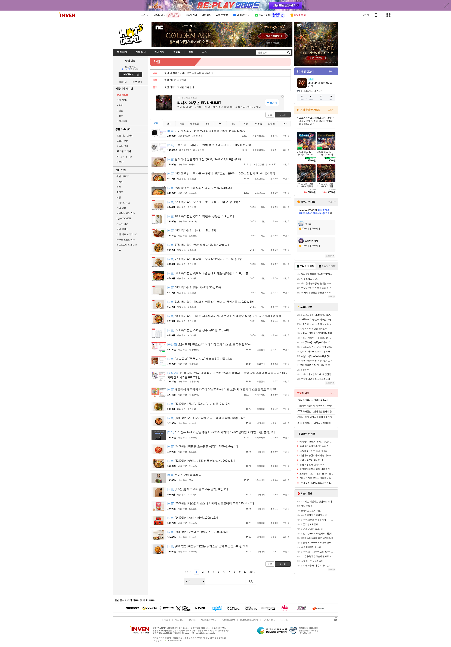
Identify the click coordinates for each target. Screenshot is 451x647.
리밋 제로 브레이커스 (127, 234)
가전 (233, 123)
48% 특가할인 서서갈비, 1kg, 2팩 (191, 230)
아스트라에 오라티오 (126, 245)
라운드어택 (260, 480)
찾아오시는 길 (269, 620)
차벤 (118, 187)
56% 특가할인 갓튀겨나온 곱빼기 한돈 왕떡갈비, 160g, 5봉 (207, 273)
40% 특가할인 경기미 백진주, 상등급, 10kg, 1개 (200, 216)
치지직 (119, 181)
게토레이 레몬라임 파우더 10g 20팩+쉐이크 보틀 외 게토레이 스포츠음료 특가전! (221, 389)
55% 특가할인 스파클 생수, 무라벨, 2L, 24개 (198, 330)
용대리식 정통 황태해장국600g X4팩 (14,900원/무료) (204, 159)
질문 (119, 116)
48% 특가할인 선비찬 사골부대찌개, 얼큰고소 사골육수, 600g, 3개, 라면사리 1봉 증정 (224, 315)
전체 (156, 123)
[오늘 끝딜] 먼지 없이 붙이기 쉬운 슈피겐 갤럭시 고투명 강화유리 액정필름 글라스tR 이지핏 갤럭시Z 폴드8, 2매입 (228, 375)
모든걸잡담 (258, 164)
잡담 (119, 110)
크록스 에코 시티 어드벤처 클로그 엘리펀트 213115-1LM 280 (209, 145)
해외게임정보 (123, 203)
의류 (245, 123)
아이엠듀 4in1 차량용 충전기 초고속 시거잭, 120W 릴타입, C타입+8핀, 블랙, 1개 (221, 432)
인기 (169, 123)
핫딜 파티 (130, 60)
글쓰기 (282, 115)
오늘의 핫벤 (122, 141)
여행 (118, 197)
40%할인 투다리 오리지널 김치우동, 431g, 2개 (200, 187)
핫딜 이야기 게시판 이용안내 (179, 87)
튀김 (263, 207)
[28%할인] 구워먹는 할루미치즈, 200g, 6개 (197, 531)
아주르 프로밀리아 (125, 239)
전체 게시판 (122, 100)
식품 (182, 123)
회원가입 (123, 82)
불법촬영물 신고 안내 (249, 620)
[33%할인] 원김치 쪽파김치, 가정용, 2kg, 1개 (198, 403)
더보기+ (331, 71)
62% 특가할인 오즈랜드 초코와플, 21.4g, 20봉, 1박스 (204, 201)
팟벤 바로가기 (123, 176)
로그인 (366, 15)
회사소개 (166, 620)
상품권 (271, 123)
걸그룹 (119, 192)
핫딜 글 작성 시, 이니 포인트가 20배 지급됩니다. (189, 73)
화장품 (258, 123)
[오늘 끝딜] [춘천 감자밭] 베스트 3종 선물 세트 (199, 358)
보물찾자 (261, 349)
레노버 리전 (122, 224)
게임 (207, 123)
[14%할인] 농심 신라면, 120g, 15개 (192, 517)
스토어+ (331, 110)
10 (245, 571)
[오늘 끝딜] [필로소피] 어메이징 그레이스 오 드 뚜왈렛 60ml (209, 344)
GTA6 (119, 250)
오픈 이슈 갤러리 (124, 135)
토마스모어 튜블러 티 (184, 474)
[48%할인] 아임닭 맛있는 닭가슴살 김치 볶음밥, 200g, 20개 (207, 546)
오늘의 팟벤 (122, 146)
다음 (251, 571)
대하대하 (261, 409)
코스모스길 (260, 178)
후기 (119, 105)
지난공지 (121, 121)
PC (220, 123)
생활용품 (194, 123)
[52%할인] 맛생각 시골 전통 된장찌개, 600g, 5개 (201, 460)
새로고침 (329, 256)
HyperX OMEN (123, 218)
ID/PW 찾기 (137, 82)
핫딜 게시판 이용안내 (175, 80)
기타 (284, 123)
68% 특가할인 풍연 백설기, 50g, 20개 (194, 287)
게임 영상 (121, 208)
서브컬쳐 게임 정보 (125, 213)
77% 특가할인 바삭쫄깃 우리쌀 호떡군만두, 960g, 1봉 (204, 258)
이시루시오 (260, 395)
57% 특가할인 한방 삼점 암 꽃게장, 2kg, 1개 (198, 244)
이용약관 (192, 620)
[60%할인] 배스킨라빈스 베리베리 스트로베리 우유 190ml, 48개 (210, 503)
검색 (251, 581)
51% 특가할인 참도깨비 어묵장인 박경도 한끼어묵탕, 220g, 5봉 (210, 301)
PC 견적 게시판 (124, 156)
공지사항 (284, 620)
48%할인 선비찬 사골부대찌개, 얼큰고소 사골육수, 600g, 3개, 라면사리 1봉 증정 (221, 173)
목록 (269, 115)
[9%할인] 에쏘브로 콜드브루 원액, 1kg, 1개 (197, 489)
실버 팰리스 (122, 229)
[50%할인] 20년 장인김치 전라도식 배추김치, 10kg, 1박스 (206, 417)
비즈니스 (179, 620)
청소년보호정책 (228, 620)
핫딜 (156, 62)
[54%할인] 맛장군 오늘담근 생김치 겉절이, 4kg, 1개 (203, 446)
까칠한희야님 (258, 136)
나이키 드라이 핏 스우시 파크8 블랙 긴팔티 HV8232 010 (206, 130)
